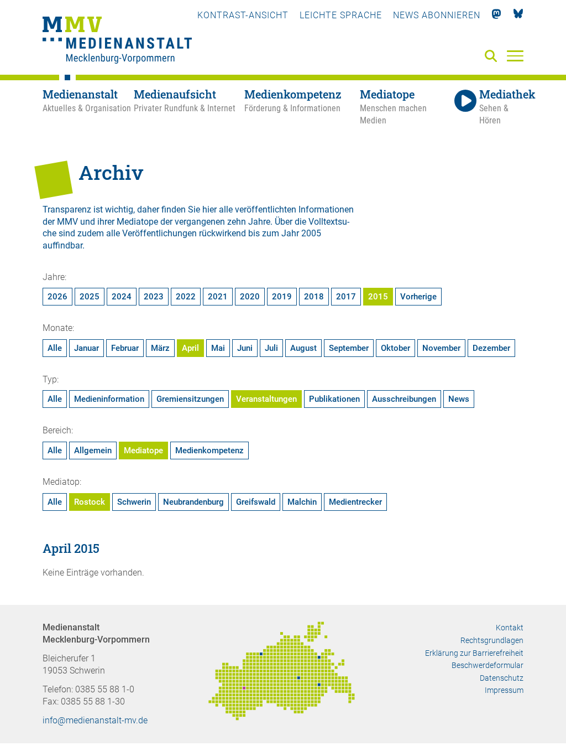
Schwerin (134, 502)
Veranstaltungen (266, 399)
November (441, 348)
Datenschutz (501, 678)
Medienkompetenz (209, 450)
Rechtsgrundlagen (491, 640)
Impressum (504, 690)
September (349, 348)
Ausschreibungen (404, 399)
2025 (89, 297)
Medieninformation (109, 399)
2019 (282, 297)
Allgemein (93, 450)
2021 (218, 297)
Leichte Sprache (341, 15)
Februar (125, 348)
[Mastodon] (496, 15)
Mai (218, 348)
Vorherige (418, 297)
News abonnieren (436, 15)
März (160, 348)
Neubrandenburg (193, 502)
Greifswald (255, 502)
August (303, 348)
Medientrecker (355, 502)
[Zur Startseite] (117, 41)
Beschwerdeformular (487, 665)
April (190, 348)
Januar (86, 348)
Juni (245, 348)
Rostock (89, 502)
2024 (122, 297)
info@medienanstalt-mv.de (95, 720)
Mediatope (143, 450)
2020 (250, 297)
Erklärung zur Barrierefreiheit (474, 653)
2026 (57, 297)
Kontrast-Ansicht (243, 15)
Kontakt (509, 627)
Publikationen (334, 399)
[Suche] (493, 57)
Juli (271, 348)
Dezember (491, 348)
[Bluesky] (518, 15)
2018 (314, 297)
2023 (154, 297)
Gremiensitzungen (190, 399)
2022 (186, 297)
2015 (378, 297)
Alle (55, 348)
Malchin (302, 502)
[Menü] (515, 55)
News (458, 399)
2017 (346, 297)
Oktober (395, 348)
